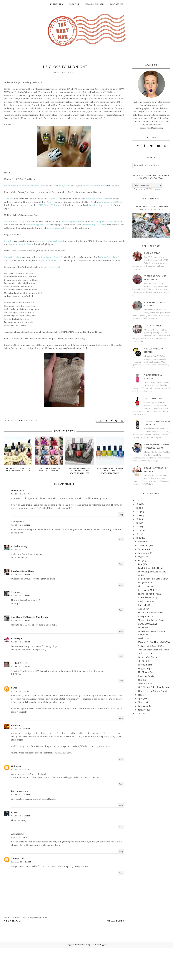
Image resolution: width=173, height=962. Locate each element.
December (143, 541)
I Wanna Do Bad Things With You (154, 642)
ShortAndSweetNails (22, 571)
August (141, 556)
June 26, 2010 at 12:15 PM (20, 794)
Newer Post (14, 920)
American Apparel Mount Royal (104, 221)
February (142, 706)
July (140, 560)
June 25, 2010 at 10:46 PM (20, 494)
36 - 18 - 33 (143, 661)
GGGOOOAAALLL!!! (147, 624)
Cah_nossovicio (20, 791)
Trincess (15, 592)
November (143, 545)
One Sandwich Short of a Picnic (153, 649)
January (141, 710)
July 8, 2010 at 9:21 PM (19, 837)
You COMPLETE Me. (153, 398)
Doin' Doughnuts (146, 676)
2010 (138, 538)
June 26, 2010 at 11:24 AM (20, 729)
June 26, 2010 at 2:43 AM (20, 596)
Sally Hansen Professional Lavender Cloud (24, 185)
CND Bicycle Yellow (48, 205)
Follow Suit (143, 627)
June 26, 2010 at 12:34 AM (20, 550)
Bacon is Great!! (152, 253)
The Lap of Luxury (153, 325)
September (143, 553)
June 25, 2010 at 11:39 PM (20, 525)
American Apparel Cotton (110, 202)
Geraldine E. (17, 490)
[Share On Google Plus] (117, 421)
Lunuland (16, 725)
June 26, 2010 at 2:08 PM (20, 816)
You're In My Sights (147, 657)
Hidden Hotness (146, 601)
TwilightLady (18, 858)
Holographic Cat (146, 616)
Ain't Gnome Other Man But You (153, 687)
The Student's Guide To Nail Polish (29, 617)
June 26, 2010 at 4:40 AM (20, 642)
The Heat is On (145, 672)
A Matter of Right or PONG (151, 646)
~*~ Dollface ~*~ (19, 663)
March (141, 702)
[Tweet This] (106, 421)
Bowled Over (144, 638)
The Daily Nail (80, 945)
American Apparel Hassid (94, 185)
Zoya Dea (8, 198)
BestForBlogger (100, 945)
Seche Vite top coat (50, 267)
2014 (138, 523)
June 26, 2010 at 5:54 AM (20, 666)
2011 (137, 534)
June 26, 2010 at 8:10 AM (20, 691)
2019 (138, 504)
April (140, 698)
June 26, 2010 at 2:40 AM (20, 574)
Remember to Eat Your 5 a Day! (153, 578)
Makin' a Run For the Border (152, 620)
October (142, 549)
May (140, 695)
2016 (138, 515)
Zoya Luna (65, 185)
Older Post (114, 920)
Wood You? (143, 609)
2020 (138, 500)
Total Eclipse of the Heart (150, 568)
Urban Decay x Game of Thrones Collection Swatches (151, 208)
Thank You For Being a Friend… (153, 691)
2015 (138, 519)
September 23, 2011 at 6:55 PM (22, 862)
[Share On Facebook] (112, 421)
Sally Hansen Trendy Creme (18, 221)
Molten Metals (145, 653)
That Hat (142, 679)
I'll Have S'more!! (146, 586)
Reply (121, 515)
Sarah (14, 687)
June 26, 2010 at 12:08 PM (20, 770)
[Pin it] (122, 421)
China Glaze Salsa (12, 257)
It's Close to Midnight (148, 590)
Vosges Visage (145, 668)
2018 (138, 508)
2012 (138, 530)
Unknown (16, 766)
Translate (155, 189)
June (140, 564)
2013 (138, 526)
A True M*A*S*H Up (147, 597)
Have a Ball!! (144, 605)
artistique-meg (19, 546)
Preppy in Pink (145, 664)
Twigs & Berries (145, 582)
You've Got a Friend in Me (150, 612)
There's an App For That (150, 593)
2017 (138, 511)
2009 (138, 713)
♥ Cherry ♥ (16, 638)
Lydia (14, 812)
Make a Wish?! (145, 683)
